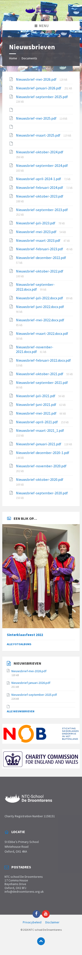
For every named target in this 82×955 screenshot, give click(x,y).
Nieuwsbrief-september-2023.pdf (42, 209)
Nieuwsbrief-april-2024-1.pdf (39, 178)
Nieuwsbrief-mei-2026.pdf (36, 79)
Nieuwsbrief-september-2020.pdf (42, 493)
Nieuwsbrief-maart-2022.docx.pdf (42, 333)
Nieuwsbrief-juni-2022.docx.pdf (40, 306)
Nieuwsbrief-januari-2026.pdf (39, 88)
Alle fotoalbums (19, 644)
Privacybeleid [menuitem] (32, 922)
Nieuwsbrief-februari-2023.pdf (40, 249)
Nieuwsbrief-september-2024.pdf (42, 165)
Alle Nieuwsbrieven (20, 711)
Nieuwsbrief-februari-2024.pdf (40, 187)
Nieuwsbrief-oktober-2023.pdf (39, 196)
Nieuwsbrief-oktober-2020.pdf (39, 479)
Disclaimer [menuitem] (52, 922)
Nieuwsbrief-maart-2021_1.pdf (40, 430)
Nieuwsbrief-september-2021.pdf (42, 382)
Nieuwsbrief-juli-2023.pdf (36, 223)
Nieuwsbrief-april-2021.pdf (37, 422)
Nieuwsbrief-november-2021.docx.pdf (34, 349)
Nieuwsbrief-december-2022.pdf (41, 257)
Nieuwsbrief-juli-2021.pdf (36, 396)
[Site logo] (41, 12)
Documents (29, 58)
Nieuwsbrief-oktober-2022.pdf (39, 271)
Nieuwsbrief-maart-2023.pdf (38, 240)
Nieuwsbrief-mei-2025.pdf (36, 118)
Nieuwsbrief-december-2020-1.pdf (42, 452)
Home (13, 58)
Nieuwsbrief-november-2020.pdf (41, 466)
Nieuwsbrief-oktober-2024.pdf (39, 152)
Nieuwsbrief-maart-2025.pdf (38, 135)
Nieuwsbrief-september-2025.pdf (42, 96)
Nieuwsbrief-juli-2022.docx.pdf (40, 298)
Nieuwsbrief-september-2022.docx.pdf (35, 287)
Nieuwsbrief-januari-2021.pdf (39, 444)
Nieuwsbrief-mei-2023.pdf (36, 231)
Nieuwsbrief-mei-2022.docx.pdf (40, 320)
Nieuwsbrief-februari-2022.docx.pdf (43, 360)
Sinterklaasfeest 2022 (25, 635)
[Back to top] (41, 941)
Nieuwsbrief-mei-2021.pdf (36, 413)
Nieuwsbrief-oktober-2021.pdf (40, 374)
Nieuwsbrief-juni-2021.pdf (36, 404)
